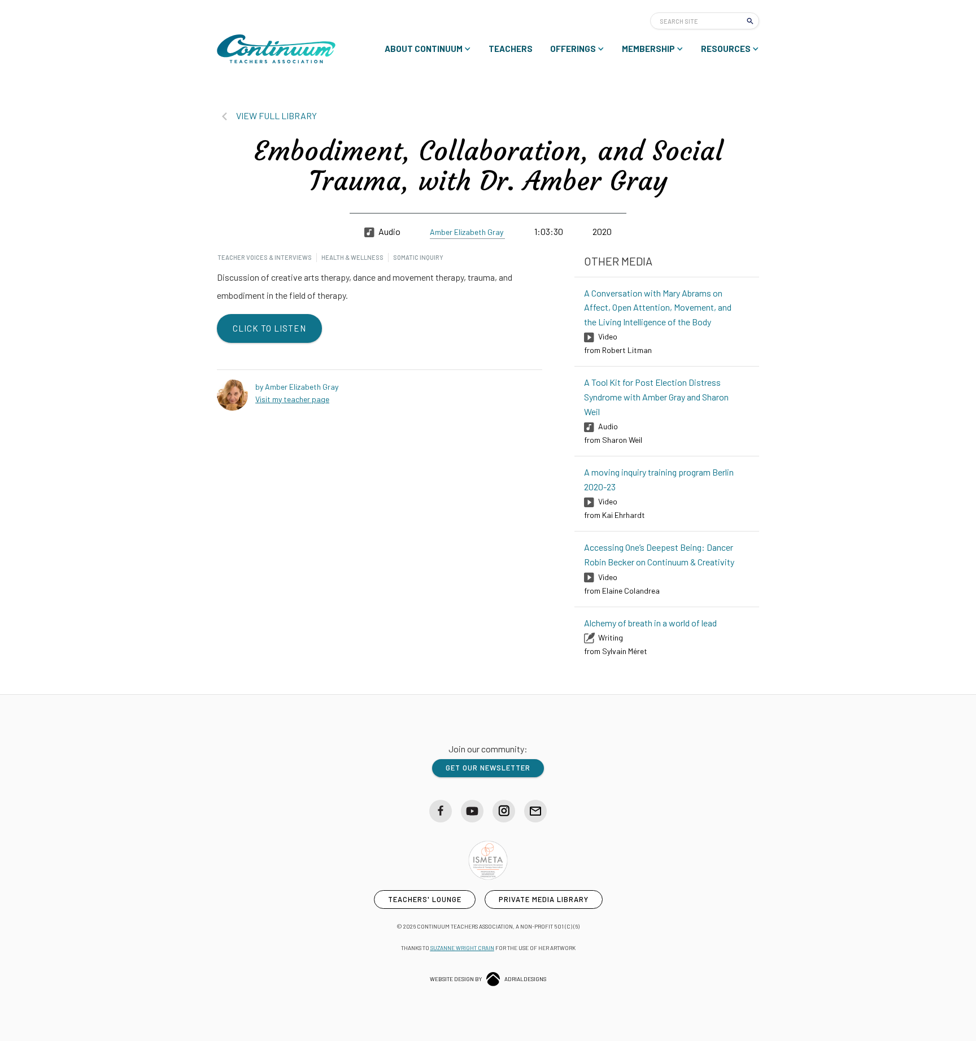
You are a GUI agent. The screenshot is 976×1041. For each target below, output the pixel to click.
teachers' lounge (424, 899)
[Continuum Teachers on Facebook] (440, 811)
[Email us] (535, 811)
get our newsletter (488, 767)
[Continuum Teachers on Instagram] (504, 811)
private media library (544, 899)
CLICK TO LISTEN (269, 328)
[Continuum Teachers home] (276, 49)
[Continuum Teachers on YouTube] (472, 811)
